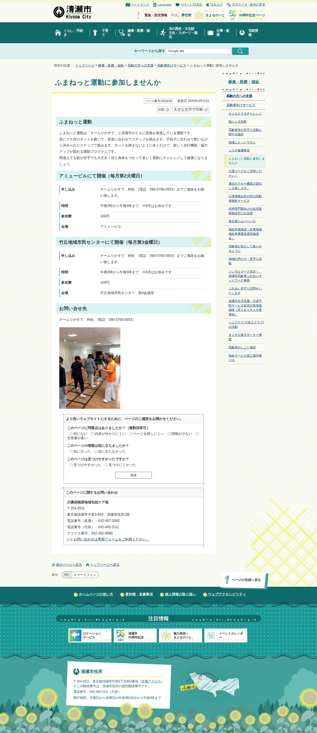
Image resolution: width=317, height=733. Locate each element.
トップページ (84, 65)
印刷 (161, 109)
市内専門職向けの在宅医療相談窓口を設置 (245, 211)
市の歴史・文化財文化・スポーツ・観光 (183, 33)
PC (66, 575)
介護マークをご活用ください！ (245, 173)
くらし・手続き (73, 33)
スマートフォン (85, 575)
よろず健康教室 (239, 150)
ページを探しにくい (148, 434)
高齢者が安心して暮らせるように (245, 249)
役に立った (82, 451)
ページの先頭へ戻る (246, 580)
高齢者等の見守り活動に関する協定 (245, 132)
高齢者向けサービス (171, 65)
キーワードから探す (149, 51)
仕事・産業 (223, 33)
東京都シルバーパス (242, 221)
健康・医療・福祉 (138, 33)
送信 (133, 475)
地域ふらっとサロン (242, 142)
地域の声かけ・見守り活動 (245, 261)
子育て (105, 33)
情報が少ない (181, 434)
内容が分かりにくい (110, 434)
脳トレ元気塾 (238, 121)
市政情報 (253, 33)
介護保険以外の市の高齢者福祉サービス (245, 198)
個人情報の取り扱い (180, 594)
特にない (80, 434)
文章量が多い (77, 438)
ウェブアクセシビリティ (227, 594)
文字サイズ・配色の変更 (248, 4)
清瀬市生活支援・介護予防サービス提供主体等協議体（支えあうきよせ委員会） (245, 307)
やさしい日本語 (191, 4)
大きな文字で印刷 (188, 109)
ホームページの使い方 (96, 594)
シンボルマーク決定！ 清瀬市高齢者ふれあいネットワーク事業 (245, 276)
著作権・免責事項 (139, 594)
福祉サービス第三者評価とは (245, 358)
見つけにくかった (122, 465)
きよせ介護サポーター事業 (245, 337)
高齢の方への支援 (141, 65)
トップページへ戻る (104, 564)
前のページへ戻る (69, 564)
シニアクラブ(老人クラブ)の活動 (246, 325)
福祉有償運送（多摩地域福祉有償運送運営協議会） (245, 234)
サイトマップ (140, 4)
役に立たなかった (112, 451)
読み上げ (216, 4)
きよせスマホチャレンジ (245, 113)
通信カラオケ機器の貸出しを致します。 (245, 186)
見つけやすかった (87, 465)
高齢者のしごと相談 (242, 347)
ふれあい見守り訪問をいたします (245, 291)
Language (164, 4)
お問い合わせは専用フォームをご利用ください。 (111, 539)
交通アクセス (151, 681)
